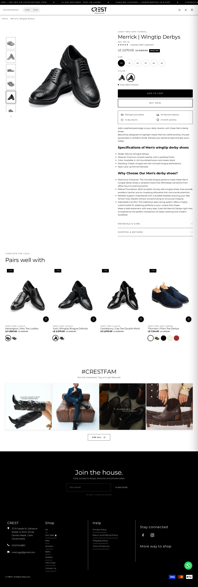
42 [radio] (137, 63)
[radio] (122, 77)
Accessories (11, 10)
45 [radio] (162, 63)
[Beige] (170, 338)
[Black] (8, 338)
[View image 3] (11, 70)
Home (5, 19)
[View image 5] (11, 97)
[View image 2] (11, 57)
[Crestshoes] (99, 10)
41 (15, 320)
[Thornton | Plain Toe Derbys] (170, 295)
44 (33, 320)
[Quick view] (9, 270)
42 (21, 320)
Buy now (155, 103)
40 (10, 320)
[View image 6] (11, 111)
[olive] (157, 338)
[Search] (179, 10)
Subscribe (121, 487)
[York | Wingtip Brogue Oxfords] (75, 295)
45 (38, 320)
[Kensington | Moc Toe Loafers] (27, 295)
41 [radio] (129, 63)
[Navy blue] (150, 338)
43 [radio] (146, 63)
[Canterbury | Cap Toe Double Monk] (122, 295)
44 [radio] (153, 63)
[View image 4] (11, 84)
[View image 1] (11, 43)
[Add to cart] (46, 319)
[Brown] (14, 338)
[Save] (46, 270)
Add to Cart (155, 93)
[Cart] (192, 10)
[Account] (186, 10)
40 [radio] (121, 63)
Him (35, 10)
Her (27, 10)
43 (27, 320)
